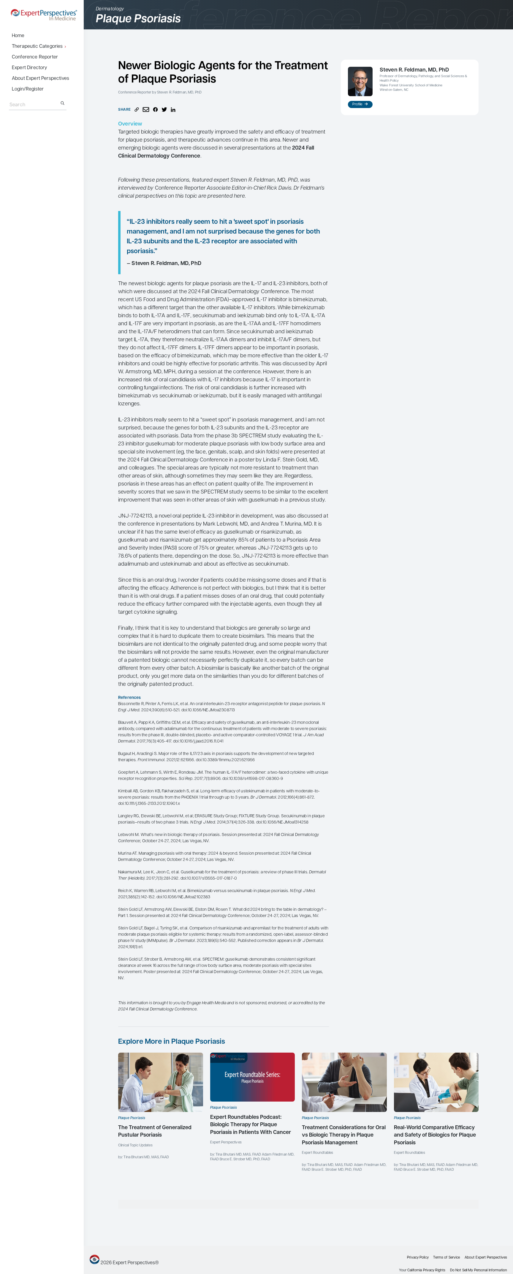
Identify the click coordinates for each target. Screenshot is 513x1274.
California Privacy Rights (426, 1270)
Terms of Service (446, 1257)
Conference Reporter (35, 57)
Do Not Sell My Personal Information (478, 1270)
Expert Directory (30, 68)
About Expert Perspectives (40, 78)
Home (18, 36)
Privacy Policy (418, 1257)
